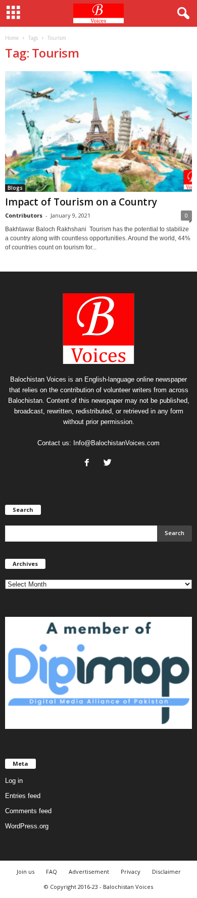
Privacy (130, 871)
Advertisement (89, 871)
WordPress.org (26, 826)
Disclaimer (166, 871)
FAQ (51, 871)
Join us (25, 871)
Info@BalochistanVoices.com (116, 443)
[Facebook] (89, 463)
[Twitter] (109, 463)
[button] (181, 14)
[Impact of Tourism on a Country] (98, 131)
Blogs (15, 187)
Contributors (23, 215)
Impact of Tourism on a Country (81, 201)
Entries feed (22, 796)
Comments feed (28, 811)
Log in (14, 780)
